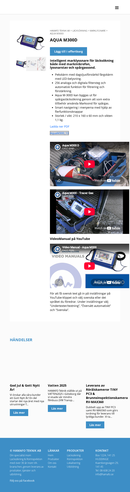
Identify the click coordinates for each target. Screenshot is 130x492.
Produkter (53, 459)
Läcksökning (74, 455)
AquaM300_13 (59, 133)
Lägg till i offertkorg (68, 51)
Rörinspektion (75, 459)
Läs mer (19, 412)
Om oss (52, 463)
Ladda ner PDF (59, 126)
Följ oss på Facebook (22, 480)
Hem (50, 455)
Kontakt (52, 466)
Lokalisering (73, 463)
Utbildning (73, 466)
